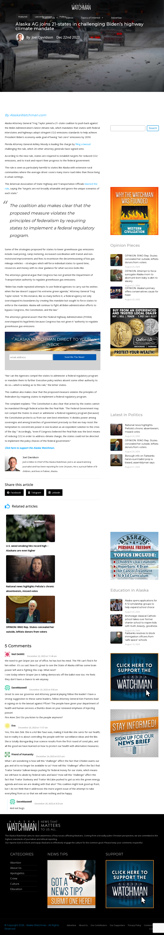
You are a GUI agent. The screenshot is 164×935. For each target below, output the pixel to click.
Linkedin (55, 492)
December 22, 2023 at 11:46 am (42, 656)
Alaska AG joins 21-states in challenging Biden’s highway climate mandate (80, 26)
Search (153, 128)
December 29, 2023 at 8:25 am (49, 804)
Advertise (116, 17)
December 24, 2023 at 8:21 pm (50, 756)
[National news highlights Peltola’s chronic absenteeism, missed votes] (116, 429)
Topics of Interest (90, 17)
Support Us (48, 17)
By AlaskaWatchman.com (25, 115)
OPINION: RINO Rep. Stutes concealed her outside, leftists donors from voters (141, 259)
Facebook (15, 492)
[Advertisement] (134, 159)
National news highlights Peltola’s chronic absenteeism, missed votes (142, 428)
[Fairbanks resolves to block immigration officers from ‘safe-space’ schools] (116, 638)
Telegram (36, 492)
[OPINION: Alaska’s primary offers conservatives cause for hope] (116, 293)
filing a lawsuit (83, 144)
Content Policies (152, 925)
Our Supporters (117, 925)
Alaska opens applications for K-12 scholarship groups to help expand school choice (141, 604)
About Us (83, 925)
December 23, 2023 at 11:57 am (33, 728)
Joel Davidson (31, 457)
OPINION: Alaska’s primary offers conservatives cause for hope (141, 291)
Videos (69, 17)
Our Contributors (99, 925)
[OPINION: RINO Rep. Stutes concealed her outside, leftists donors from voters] (116, 260)
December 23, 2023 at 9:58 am (43, 690)
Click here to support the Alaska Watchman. (30, 447)
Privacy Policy (134, 925)
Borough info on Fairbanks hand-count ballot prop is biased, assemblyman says (139, 459)
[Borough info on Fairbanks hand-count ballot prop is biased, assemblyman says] (116, 460)
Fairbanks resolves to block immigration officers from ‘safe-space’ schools (140, 636)
